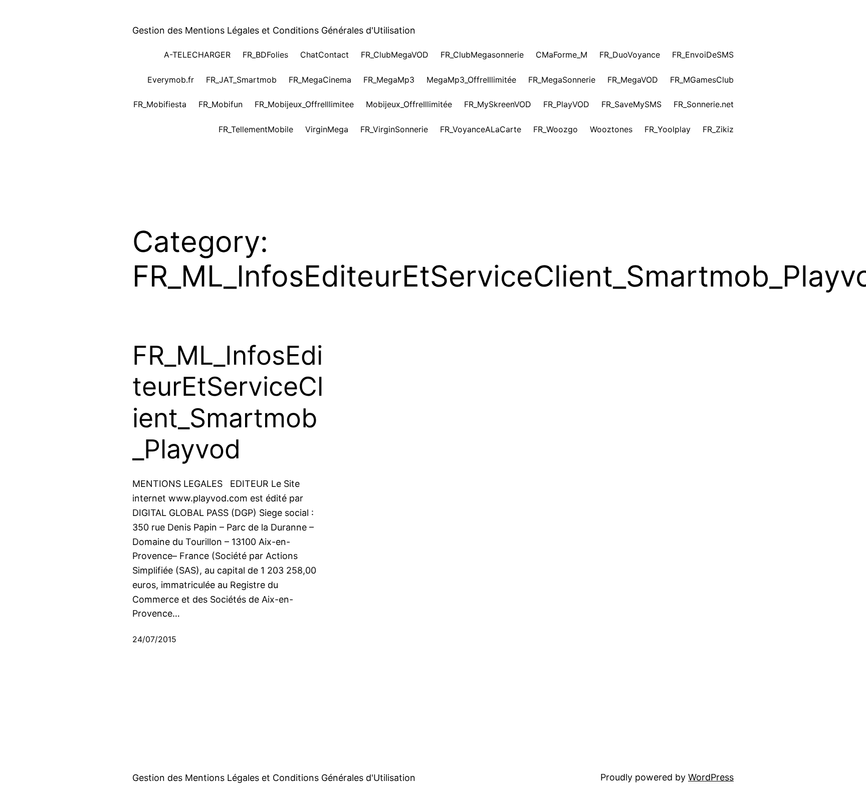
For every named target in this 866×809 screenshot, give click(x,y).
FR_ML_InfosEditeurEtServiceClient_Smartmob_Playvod (227, 402)
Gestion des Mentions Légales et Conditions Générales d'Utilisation (273, 30)
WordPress (711, 777)
